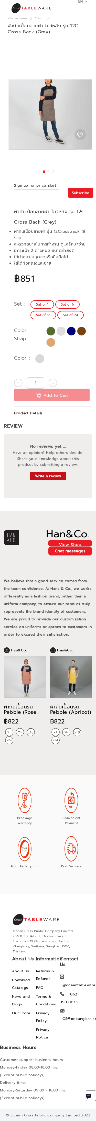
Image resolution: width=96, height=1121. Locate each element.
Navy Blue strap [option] (71, 331)
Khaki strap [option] (50, 342)
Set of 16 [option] (43, 315)
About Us (20, 971)
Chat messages (70, 551)
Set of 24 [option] (70, 315)
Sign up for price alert (35, 185)
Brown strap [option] (81, 331)
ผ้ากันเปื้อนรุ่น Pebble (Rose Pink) (20, 712)
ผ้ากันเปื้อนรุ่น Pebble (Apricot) (70, 709)
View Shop (70, 544)
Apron (39, 18)
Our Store (21, 1013)
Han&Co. (67, 534)
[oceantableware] (26, 8)
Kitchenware (17, 18)
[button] (43, 171)
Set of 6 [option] (67, 304)
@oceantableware (79, 985)
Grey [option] (39, 358)
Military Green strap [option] (50, 331)
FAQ (40, 987)
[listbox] (61, 310)
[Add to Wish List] (80, 134)
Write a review (48, 476)
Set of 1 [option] (42, 304)
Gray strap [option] (61, 331)
